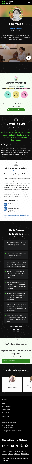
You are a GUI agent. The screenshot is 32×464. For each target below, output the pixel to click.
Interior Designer (16, 28)
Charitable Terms (7, 413)
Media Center (6, 410)
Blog (3, 403)
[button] (28, 58)
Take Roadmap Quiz (14, 110)
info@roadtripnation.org (9, 423)
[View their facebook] (14, 331)
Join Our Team (6, 406)
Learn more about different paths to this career (16, 217)
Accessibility (5, 416)
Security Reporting (24, 452)
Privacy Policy (10, 452)
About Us (4, 400)
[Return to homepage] (7, 2)
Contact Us (4, 452)
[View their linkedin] (18, 331)
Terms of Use (17, 452)
